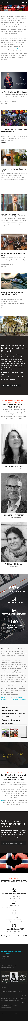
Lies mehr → (4, 103)
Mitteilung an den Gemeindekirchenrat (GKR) (14, 936)
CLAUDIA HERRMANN (14, 564)
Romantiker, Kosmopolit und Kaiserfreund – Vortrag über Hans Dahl (13, 215)
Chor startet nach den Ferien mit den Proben (13, 254)
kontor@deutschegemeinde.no (8, 967)
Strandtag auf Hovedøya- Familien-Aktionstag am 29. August (12, 293)
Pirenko (19, 1018)
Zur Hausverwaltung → (11, 385)
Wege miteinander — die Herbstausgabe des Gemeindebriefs (14, 130)
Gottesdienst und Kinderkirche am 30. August (13, 170)
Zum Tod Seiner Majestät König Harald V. (14, 92)
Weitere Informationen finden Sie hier (6, 1007)
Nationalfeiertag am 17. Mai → (13, 843)
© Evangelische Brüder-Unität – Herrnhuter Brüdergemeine (9, 1005)
